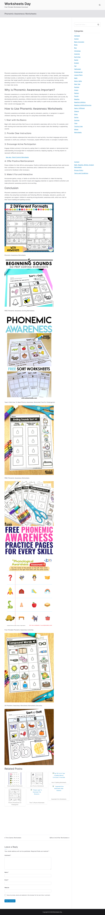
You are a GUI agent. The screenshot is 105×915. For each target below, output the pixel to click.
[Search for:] (87, 24)
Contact (76, 162)
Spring (76, 117)
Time (75, 123)
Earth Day (77, 57)
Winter (76, 129)
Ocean (76, 90)
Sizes (76, 114)
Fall (75, 66)
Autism (76, 39)
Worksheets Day (18, 4)
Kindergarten (78, 72)
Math (75, 78)
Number (76, 87)
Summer (76, 120)
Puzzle (76, 96)
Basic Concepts (79, 42)
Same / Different (79, 108)
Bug (75, 48)
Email (7, 880)
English (76, 63)
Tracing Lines (78, 126)
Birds (75, 45)
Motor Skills (78, 81)
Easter (76, 60)
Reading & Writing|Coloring (82, 105)
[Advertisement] (37, 33)
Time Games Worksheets (13, 838)
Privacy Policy (78, 170)
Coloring (77, 54)
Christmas (77, 51)
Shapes (76, 111)
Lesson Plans (78, 75)
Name (7, 872)
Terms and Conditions (81, 173)
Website (7, 887)
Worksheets (78, 132)
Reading (76, 99)
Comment (8, 855)
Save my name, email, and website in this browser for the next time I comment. (28, 895)
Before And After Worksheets (59, 838)
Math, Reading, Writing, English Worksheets (84, 166)
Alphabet (77, 36)
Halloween (77, 69)
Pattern (76, 93)
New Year (77, 84)
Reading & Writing (79, 102)
